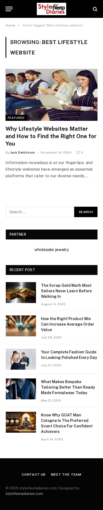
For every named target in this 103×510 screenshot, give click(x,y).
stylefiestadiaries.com (24, 494)
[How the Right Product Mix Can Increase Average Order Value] (21, 325)
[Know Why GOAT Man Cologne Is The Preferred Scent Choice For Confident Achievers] (21, 422)
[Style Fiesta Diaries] (51, 9)
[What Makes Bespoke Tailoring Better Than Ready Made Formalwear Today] (21, 388)
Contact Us (34, 474)
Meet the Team (66, 474)
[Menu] (9, 9)
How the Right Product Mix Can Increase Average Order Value (67, 324)
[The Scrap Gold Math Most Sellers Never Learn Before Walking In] (21, 292)
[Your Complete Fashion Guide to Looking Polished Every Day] (21, 359)
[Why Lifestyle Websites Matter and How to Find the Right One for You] (51, 95)
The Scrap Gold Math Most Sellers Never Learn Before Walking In (66, 291)
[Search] (95, 9)
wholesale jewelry (51, 249)
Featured (16, 117)
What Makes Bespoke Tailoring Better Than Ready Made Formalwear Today (68, 387)
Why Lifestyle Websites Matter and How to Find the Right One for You (50, 136)
